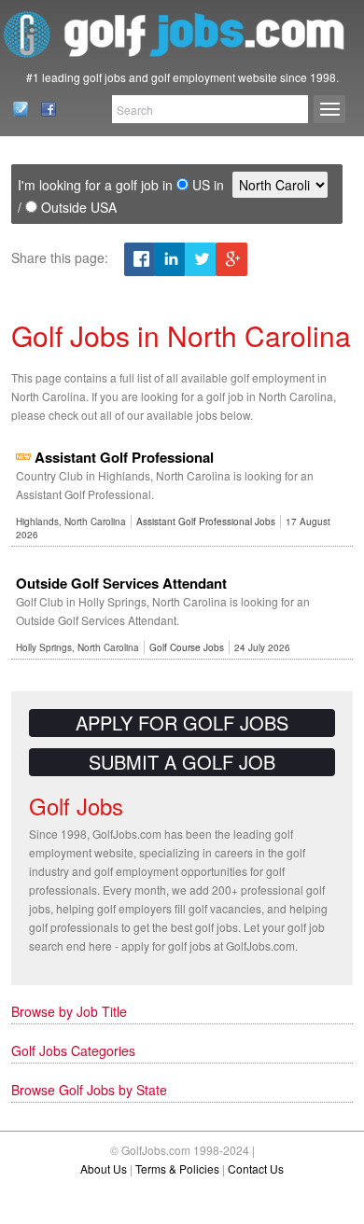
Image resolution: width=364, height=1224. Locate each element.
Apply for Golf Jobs (182, 722)
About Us (103, 1168)
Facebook (43, 109)
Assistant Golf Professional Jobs (205, 521)
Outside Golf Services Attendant (121, 583)
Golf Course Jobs (186, 647)
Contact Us (15, 109)
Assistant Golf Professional (124, 457)
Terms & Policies (177, 1168)
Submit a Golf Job (182, 761)
